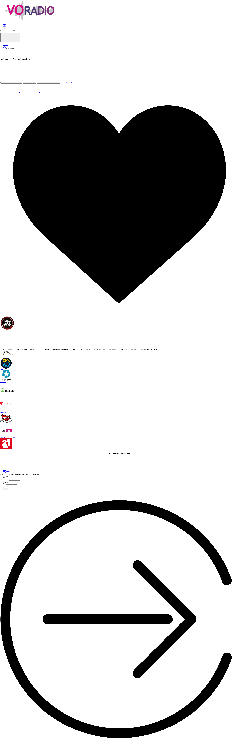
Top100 (4, 22)
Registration (5, 489)
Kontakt (4, 470)
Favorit (4, 28)
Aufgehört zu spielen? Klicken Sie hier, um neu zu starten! (11, 82)
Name (4, 485)
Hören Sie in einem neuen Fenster (67, 82)
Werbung (5, 472)
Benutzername (6, 479)
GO (13, 30)
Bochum (4, 47)
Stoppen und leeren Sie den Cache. (29, 82)
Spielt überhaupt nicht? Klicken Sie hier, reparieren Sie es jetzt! (48, 82)
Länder (4, 27)
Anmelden (21, 499)
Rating (4, 24)
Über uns (5, 468)
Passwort (5, 481)
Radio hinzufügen (6, 471)
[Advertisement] (37, 53)
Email (4, 486)
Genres (4, 26)
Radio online (5, 45)
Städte (4, 25)
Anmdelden (5, 482)
